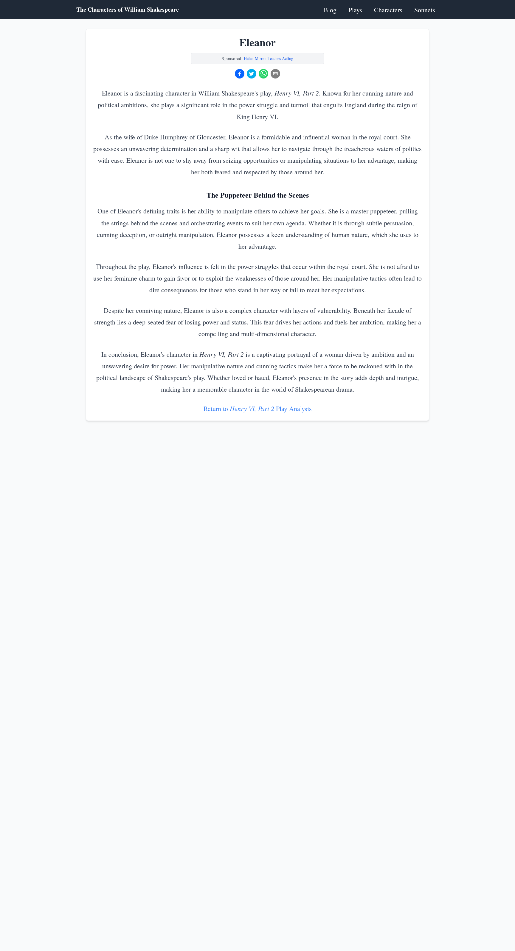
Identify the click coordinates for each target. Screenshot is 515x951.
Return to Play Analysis (258, 408)
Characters (388, 9)
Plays (355, 9)
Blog (330, 9)
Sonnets (424, 9)
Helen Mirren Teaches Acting (268, 58)
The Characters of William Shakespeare (127, 9)
